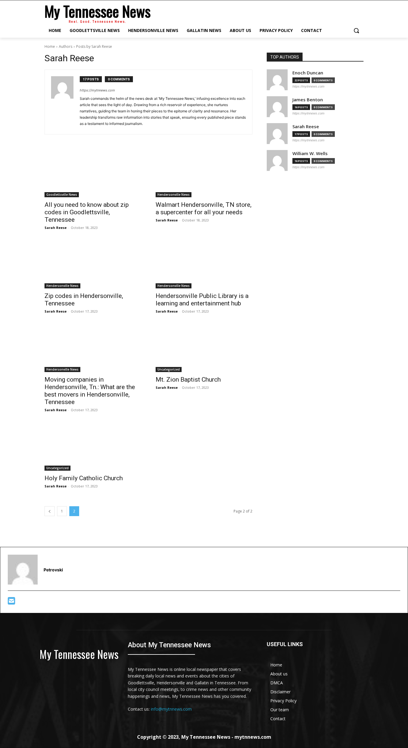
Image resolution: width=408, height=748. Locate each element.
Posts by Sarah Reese (94, 46)
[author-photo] (65, 102)
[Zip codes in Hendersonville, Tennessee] (93, 264)
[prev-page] (50, 511)
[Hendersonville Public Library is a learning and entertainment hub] (204, 264)
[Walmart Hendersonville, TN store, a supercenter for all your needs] (204, 173)
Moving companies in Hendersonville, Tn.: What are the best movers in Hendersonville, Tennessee (90, 391)
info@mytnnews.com (171, 709)
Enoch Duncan (307, 73)
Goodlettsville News (61, 194)
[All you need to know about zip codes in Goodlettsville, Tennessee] (93, 173)
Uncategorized (168, 369)
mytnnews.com (252, 737)
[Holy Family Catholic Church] (93, 446)
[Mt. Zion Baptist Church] (204, 348)
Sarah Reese (56, 227)
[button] (356, 30)
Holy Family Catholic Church (84, 478)
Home (50, 46)
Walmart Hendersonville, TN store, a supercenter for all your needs (203, 208)
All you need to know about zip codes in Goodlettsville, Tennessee (87, 212)
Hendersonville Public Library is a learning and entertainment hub (202, 299)
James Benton (307, 100)
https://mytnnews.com (97, 90)
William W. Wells (310, 153)
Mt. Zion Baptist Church (188, 379)
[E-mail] (11, 602)
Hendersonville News (173, 194)
